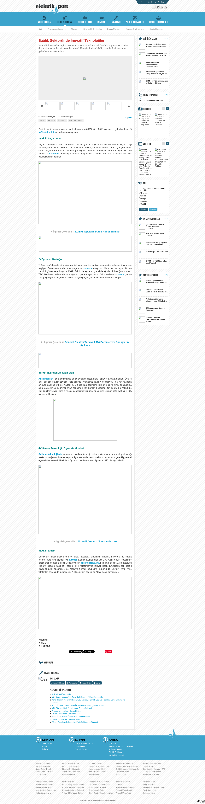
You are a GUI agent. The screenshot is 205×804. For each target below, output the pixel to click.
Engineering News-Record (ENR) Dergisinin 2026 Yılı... (156, 54)
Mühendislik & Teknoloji (92, 29)
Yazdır (98, 683)
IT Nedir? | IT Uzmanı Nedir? (157, 252)
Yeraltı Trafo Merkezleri (71, 772)
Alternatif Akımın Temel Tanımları (155, 234)
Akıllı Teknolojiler (75, 120)
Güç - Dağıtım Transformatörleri (101, 793)
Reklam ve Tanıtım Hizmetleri (121, 746)
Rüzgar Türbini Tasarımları (99, 782)
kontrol (73, 560)
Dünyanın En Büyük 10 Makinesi (160, 123)
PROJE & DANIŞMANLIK (135, 22)
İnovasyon (62, 120)
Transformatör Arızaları (97, 787)
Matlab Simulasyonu (43, 793)
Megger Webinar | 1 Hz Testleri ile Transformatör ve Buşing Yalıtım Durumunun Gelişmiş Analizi (145, 169)
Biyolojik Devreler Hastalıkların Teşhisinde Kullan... (155, 319)
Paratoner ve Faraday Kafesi (153, 787)
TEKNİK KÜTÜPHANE (64, 22)
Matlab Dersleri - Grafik (44, 784)
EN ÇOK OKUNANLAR (151, 219)
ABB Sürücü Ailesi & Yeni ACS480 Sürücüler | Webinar (161, 163)
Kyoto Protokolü (68, 782)
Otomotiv (145, 193)
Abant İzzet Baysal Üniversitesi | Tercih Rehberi (71, 717)
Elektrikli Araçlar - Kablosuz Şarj (128, 769)
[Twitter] (158, 8)
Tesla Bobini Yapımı (43, 763)
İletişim (45, 749)
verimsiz (87, 268)
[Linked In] (162, 8)
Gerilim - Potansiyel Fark (152, 763)
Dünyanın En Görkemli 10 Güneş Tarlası (144, 123)
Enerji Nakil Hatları (150, 790)
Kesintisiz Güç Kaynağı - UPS (154, 769)
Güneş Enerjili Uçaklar (70, 763)
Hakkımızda (47, 743)
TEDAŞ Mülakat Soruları (152, 772)
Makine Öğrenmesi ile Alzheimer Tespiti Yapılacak (156, 282)
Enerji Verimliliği (149, 784)
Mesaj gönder (86, 683)
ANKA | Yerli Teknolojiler (61, 694)
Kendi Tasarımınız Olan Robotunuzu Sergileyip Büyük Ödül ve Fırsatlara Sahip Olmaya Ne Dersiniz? (88, 701)
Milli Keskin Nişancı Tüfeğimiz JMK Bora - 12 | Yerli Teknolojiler (77, 697)
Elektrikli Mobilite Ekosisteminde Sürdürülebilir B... (152, 65)
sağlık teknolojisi (47, 132)
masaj (121, 274)
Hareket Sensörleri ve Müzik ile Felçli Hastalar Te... (157, 291)
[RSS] (165, 8)
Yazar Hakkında (58, 683)
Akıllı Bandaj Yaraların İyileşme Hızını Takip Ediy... (156, 300)
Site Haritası (80, 746)
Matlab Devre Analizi (43, 787)
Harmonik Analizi (149, 782)
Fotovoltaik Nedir (122, 772)
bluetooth (54, 153)
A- (126, 118)
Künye (44, 746)
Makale (74, 29)
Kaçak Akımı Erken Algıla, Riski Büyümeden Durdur (156, 45)
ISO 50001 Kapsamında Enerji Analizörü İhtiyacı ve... (157, 73)
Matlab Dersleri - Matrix (44, 782)
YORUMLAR (48, 662)
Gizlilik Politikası (115, 752)
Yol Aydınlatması (95, 763)
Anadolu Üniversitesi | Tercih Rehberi (66, 711)
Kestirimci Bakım (149, 793)
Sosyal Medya (81, 749)
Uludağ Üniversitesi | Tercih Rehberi (66, 719)
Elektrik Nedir (148, 766)
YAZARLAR (116, 22)
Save (109, 652)
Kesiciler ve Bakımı (123, 782)
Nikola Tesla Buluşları (44, 766)
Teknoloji (51, 120)
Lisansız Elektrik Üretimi (71, 769)
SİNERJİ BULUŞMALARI (158, 22)
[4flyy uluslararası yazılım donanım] (200, 801)
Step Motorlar (94, 774)
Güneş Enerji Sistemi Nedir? (73, 784)
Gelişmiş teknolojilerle (50, 454)
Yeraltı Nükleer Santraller (98, 772)
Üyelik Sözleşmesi (116, 755)
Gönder (143, 209)
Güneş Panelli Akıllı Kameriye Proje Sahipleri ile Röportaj (75, 722)
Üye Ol (150, 2)
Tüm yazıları (73, 683)
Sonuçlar (153, 209)
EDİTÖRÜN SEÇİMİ (150, 39)
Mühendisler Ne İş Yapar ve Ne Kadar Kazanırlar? (156, 244)
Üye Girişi (161, 2)
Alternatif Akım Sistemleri (125, 787)
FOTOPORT (147, 109)
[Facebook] (154, 8)
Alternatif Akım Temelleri (125, 790)
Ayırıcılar (119, 784)
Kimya (143, 199)
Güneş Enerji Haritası (70, 766)
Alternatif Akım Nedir (123, 793)
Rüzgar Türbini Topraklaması (73, 787)
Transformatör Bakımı (97, 790)
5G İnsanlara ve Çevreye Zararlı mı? (155, 309)
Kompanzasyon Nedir (97, 769)
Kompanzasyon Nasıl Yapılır (99, 766)
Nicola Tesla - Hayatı (43, 769)
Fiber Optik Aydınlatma (124, 763)
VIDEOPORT (147, 144)
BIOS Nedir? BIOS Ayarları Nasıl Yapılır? (156, 262)
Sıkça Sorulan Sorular (84, 743)
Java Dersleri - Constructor (46, 790)
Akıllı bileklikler (46, 379)
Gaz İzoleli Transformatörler (99, 784)
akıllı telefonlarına (90, 563)
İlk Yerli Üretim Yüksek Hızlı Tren (97, 541)
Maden (144, 201)
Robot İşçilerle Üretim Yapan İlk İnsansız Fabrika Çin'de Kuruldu (77, 705)
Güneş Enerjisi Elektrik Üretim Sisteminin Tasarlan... (155, 226)
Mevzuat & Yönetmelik (135, 29)
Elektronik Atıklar (68, 774)
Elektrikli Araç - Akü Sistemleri (127, 766)
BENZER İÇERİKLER (150, 275)
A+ (130, 117)
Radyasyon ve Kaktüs (151, 774)
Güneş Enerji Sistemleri (44, 772)
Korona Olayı (121, 774)
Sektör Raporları (156, 29)
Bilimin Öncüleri (113, 29)
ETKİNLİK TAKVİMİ (150, 95)
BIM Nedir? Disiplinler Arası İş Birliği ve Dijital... (157, 82)
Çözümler (112, 743)
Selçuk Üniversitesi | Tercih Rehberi (66, 714)
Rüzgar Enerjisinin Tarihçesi (73, 790)
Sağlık (42, 120)
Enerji (143, 196)
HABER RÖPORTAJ (44, 22)
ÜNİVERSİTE (102, 22)
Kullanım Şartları (115, 749)
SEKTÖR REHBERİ (85, 22)
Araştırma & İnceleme (57, 29)
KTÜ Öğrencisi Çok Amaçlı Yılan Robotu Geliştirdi (72, 708)
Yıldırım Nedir (41, 774)
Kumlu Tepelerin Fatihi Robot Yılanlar (97, 231)
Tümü (40, 29)
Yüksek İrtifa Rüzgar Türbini (72, 793)
